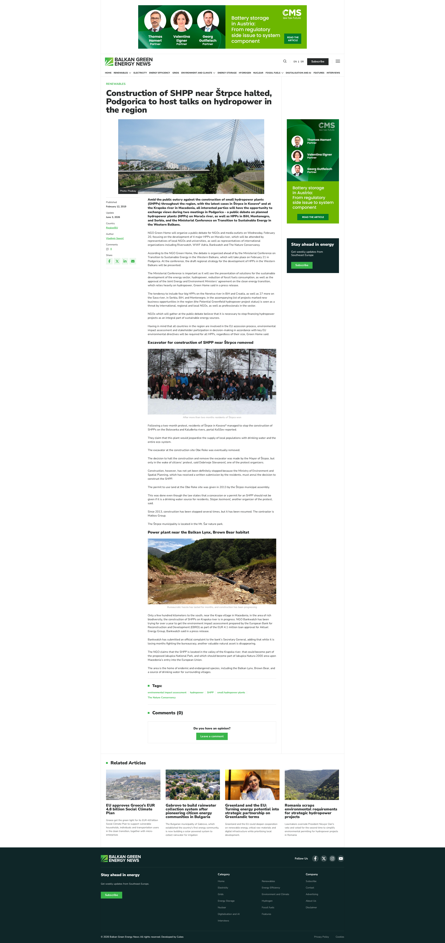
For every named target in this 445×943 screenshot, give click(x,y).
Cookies (340, 937)
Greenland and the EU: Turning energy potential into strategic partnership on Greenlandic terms (252, 811)
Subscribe (317, 61)
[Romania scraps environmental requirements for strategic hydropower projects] (312, 785)
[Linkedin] (125, 261)
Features (319, 73)
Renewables (121, 73)
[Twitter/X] (117, 261)
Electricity (140, 73)
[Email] (133, 261)
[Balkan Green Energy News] (128, 62)
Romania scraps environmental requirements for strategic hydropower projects (311, 811)
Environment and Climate (196, 73)
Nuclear (258, 73)
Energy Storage (227, 73)
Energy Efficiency (159, 73)
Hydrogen (245, 73)
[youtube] (341, 858)
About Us (311, 901)
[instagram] (332, 858)
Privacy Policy (321, 937)
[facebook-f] (315, 858)
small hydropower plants (231, 692)
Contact (310, 887)
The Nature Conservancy (162, 697)
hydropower (196, 692)
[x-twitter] (324, 858)
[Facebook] (109, 261)
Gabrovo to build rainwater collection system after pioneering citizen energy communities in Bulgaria (191, 811)
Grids (175, 73)
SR (302, 61)
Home (108, 73)
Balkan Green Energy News (124, 936)
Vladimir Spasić (115, 238)
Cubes (180, 936)
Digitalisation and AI (298, 73)
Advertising (312, 894)
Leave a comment (211, 736)
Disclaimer (311, 907)
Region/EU (112, 227)
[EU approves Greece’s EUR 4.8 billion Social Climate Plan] (133, 785)
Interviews (333, 73)
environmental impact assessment (167, 692)
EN (295, 61)
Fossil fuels (273, 73)
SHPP (210, 692)
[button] (284, 62)
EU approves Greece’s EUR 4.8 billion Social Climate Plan (130, 809)
